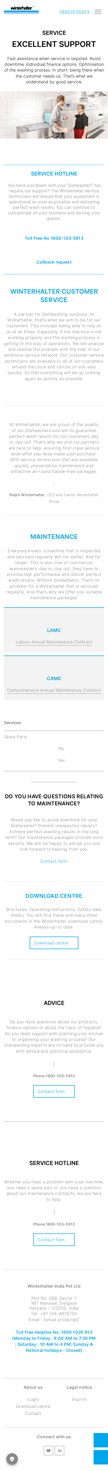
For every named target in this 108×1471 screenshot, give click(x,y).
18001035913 (74, 12)
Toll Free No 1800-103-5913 (54, 238)
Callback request (54, 262)
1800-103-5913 (60, 1076)
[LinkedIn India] (59, 1451)
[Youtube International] (48, 1451)
